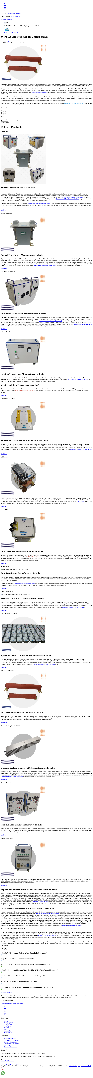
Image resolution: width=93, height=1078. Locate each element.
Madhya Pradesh (53, 913)
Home (8, 41)
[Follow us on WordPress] (5, 9)
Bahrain (54, 935)
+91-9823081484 (15, 16)
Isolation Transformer (10, 1042)
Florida (49, 935)
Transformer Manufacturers (39, 92)
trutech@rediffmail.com (14, 13)
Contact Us (7, 1031)
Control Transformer (10, 1039)
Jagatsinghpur (72, 925)
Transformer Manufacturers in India (44, 265)
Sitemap (6, 1027)
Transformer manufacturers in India (24, 583)
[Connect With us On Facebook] (4, 2)
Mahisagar (44, 913)
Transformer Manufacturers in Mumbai (72, 197)
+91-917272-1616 (16, 1064)
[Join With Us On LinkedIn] (5, 4)
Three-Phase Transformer (11, 1043)
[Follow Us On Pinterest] (5, 5)
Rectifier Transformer (10, 1047)
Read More (4, 210)
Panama (35, 901)
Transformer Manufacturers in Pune (78, 379)
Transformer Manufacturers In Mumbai (73, 607)
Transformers (8, 1024)
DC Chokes (81, 501)
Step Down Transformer (11, 1040)
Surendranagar (42, 935)
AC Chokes (7, 1045)
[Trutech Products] (6, 19)
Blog (5, 1029)
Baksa (46, 901)
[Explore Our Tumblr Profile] (4, 10)
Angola (41, 901)
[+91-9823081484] (2, 1070)
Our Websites (8, 1032)
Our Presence (8, 1026)
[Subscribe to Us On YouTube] (5, 7)
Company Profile (9, 1023)
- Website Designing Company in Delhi (80, 1066)
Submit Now (4, 122)
